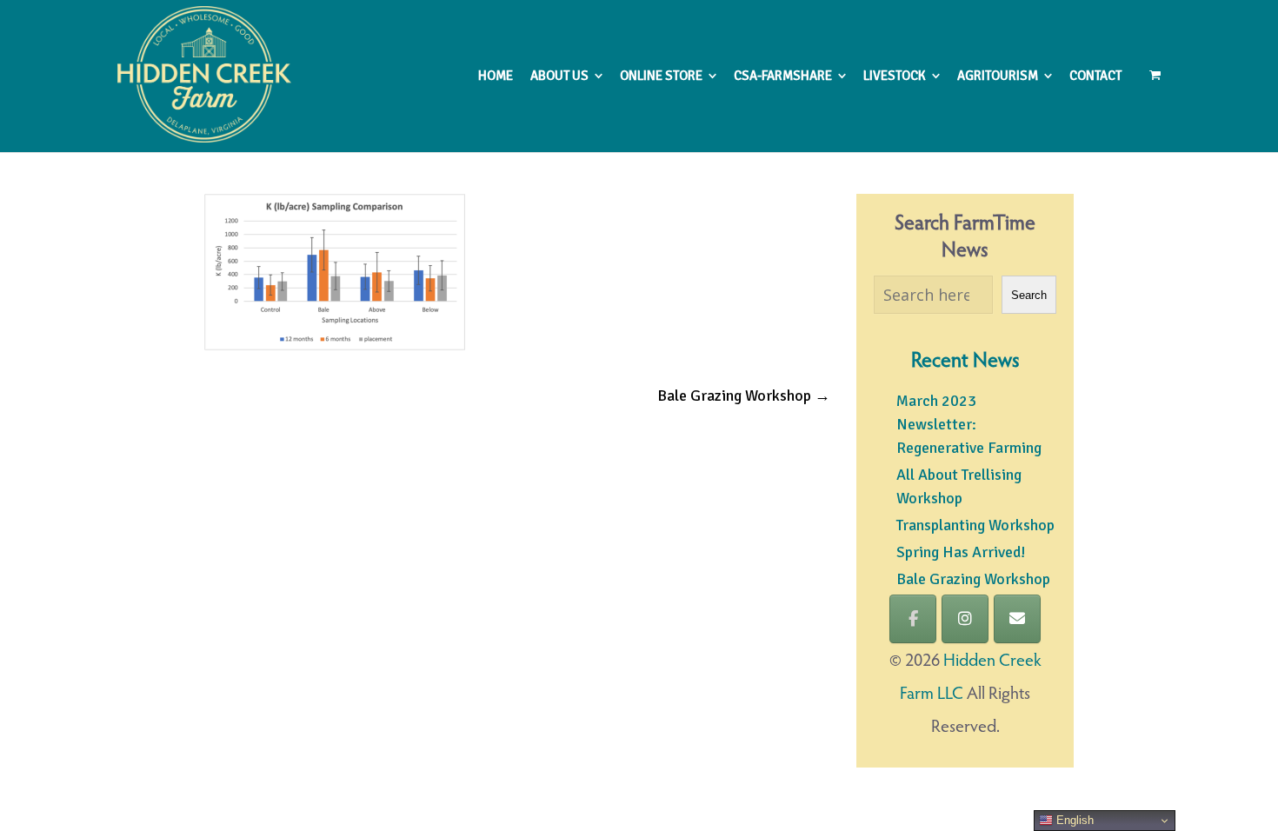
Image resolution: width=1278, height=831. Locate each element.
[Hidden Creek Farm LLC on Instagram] (965, 619)
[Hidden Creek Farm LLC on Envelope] (1017, 619)
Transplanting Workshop (975, 525)
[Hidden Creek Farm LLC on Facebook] (912, 619)
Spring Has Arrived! (961, 552)
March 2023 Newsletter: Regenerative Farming (969, 424)
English (1073, 820)
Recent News (965, 361)
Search (1029, 295)
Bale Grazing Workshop (743, 395)
